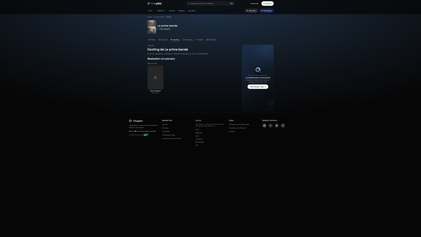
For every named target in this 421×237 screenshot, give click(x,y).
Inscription (267, 3)
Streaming (267, 11)
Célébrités (160, 11)
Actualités (191, 11)
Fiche (153, 40)
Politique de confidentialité (239, 124)
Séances (252, 11)
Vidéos (200, 40)
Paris (197, 130)
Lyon (197, 136)
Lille (197, 145)
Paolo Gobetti (165, 29)
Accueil (165, 124)
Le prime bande (167, 25)
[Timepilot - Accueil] (154, 3)
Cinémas (172, 11)
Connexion (255, 3)
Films (150, 11)
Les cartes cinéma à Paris (171, 138)
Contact (232, 131)
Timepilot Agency (145, 131)
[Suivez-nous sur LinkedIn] (264, 125)
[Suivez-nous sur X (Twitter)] (277, 125)
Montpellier (200, 142)
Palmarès (181, 11)
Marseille (199, 133)
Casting (176, 40)
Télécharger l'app (257, 87)
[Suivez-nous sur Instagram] (283, 125)
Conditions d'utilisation (237, 128)
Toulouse (199, 139)
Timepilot (138, 120)
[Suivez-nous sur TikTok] (270, 125)
